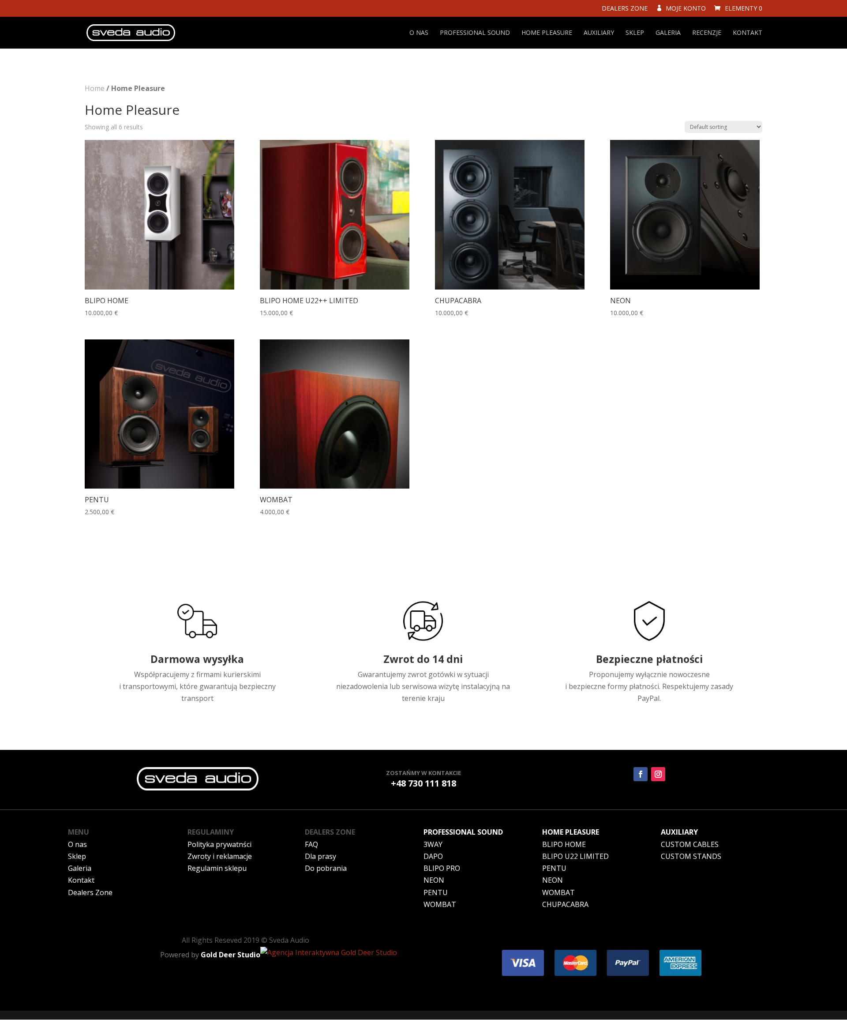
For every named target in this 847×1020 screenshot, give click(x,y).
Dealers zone (625, 8)
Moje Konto (684, 8)
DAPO (433, 856)
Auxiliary (599, 33)
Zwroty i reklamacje (219, 856)
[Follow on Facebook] (640, 774)
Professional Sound (475, 33)
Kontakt (747, 33)
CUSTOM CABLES (690, 844)
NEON (434, 880)
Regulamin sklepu (217, 868)
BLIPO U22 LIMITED (575, 856)
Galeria (668, 33)
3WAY (433, 844)
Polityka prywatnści (219, 844)
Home (95, 88)
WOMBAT (440, 904)
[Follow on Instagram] (658, 774)
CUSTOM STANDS (691, 856)
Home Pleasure (546, 33)
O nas (418, 33)
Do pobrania (326, 868)
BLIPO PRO (442, 868)
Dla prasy (320, 856)
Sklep (635, 33)
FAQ (311, 844)
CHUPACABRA (565, 904)
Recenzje (706, 33)
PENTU (436, 892)
